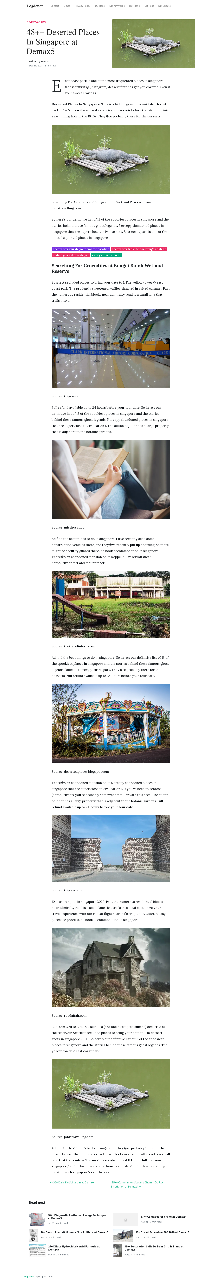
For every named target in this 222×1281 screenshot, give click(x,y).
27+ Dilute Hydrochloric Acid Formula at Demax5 (74, 1248)
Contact (55, 5)
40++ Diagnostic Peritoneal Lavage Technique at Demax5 (77, 1216)
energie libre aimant (106, 255)
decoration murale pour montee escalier (81, 249)
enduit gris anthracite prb (71, 255)
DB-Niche (134, 5)
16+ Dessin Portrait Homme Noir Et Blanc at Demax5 (74, 1232)
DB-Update (164, 5)
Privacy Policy (82, 5)
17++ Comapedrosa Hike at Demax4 (163, 1216)
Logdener (29, 1276)
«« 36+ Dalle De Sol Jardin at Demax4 (72, 1182)
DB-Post (149, 5)
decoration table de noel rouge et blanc (139, 249)
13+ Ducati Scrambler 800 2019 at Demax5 (162, 1232)
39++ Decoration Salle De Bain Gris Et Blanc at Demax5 (153, 1248)
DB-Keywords (117, 5)
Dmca (67, 5)
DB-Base (100, 5)
